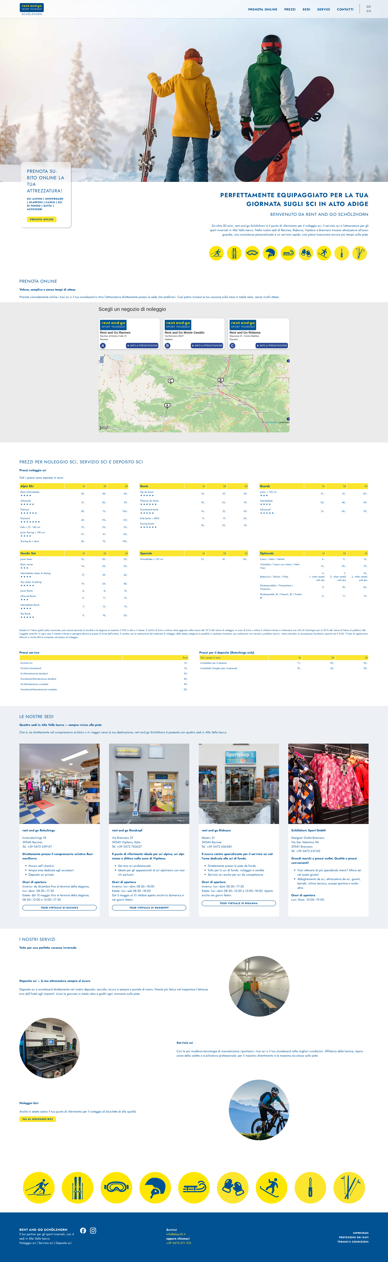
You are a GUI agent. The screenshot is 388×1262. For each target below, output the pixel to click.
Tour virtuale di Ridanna (239, 903)
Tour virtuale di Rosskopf (149, 907)
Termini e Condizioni (353, 1242)
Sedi (306, 9)
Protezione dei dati (354, 1237)
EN (369, 11)
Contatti (345, 9)
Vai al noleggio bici (37, 1119)
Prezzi (290, 9)
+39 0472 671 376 (178, 1243)
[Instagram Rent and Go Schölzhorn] (93, 1231)
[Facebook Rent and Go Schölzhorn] (83, 1231)
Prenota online (262, 9)
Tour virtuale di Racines (59, 907)
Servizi (323, 9)
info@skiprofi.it (175, 1234)
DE (369, 7)
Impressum (361, 1233)
